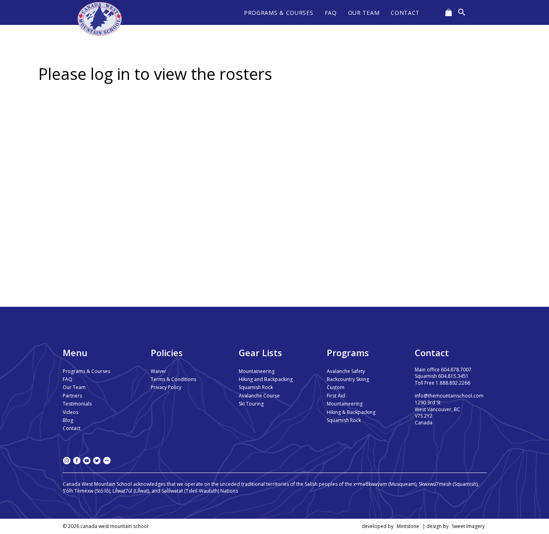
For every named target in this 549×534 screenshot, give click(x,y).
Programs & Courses (86, 371)
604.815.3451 (453, 376)
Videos (70, 412)
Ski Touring (251, 403)
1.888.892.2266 (453, 382)
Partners (72, 395)
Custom (335, 387)
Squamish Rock (256, 387)
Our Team (74, 387)
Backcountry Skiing (348, 379)
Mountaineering (256, 371)
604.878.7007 (456, 369)
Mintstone (408, 526)
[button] (462, 12)
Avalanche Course (259, 395)
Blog (68, 420)
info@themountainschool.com (449, 395)
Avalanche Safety (346, 371)
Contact (71, 428)
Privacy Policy (166, 387)
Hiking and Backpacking (266, 379)
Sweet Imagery (468, 526)
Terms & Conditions (173, 379)
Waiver (158, 371)
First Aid (336, 395)
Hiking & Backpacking (351, 412)
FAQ (67, 379)
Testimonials (77, 403)
